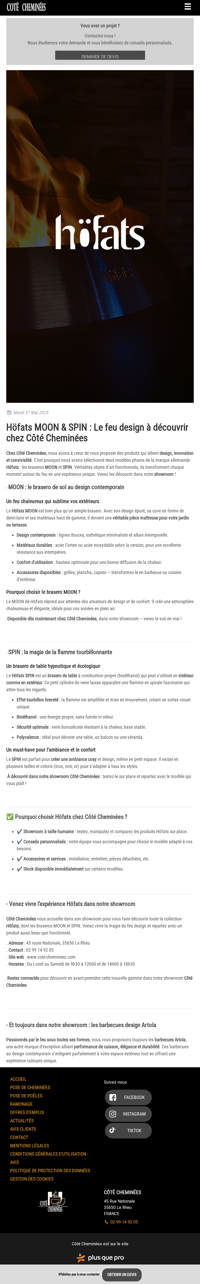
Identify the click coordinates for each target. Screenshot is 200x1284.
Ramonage (21, 1104)
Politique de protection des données (50, 1170)
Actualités (22, 1120)
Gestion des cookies (31, 1179)
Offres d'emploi (27, 1112)
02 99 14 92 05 (123, 1222)
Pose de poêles (26, 1095)
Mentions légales (29, 1145)
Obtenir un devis (121, 1274)
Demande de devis (100, 56)
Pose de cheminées (30, 1087)
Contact (19, 1137)
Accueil (18, 1079)
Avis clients (23, 1129)
